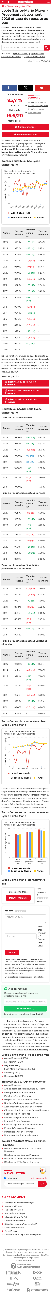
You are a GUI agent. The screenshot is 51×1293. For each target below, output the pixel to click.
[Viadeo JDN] (38, 1284)
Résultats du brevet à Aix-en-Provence (23, 1158)
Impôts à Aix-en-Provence (17, 1121)
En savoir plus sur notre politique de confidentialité (23, 1014)
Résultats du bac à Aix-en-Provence (21, 1155)
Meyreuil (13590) (12, 1065)
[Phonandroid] (38, 1290)
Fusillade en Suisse (14, 1210)
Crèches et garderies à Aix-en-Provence (23, 1124)
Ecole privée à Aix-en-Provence (19, 1128)
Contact (10, 1252)
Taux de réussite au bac (37, 102)
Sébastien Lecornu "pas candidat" (21, 1224)
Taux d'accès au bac (36, 109)
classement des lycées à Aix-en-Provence (22, 30)
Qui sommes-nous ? (11, 1250)
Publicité (45, 1250)
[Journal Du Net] (13, 1278)
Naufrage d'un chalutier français (20, 1202)
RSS (30, 1252)
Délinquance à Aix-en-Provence (19, 1092)
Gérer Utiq (45, 1255)
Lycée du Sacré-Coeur (34, 56)
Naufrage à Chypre (13, 1206)
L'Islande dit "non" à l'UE (16, 1217)
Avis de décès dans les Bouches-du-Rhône (24, 1089)
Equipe (23, 1250)
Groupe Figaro (33, 1258)
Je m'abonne (24, 1008)
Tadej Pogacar (11, 1231)
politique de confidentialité (33, 977)
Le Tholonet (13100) (13, 1062)
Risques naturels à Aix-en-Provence (21, 1099)
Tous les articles (21, 1252)
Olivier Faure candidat (15, 1220)
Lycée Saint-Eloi (20, 53)
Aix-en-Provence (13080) (16, 1058)
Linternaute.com (14, 1178)
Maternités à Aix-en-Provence (18, 1132)
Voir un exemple (39, 1178)
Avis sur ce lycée (34, 113)
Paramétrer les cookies (30, 1255)
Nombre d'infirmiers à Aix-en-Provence (23, 1103)
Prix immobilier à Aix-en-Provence (21, 1135)
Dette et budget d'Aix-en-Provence (21, 1117)
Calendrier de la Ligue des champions (23, 1234)
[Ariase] (13, 1289)
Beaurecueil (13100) (13, 1076)
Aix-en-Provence (12, 1085)
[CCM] (38, 1273)
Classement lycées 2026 (18, 6)
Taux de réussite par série (38, 106)
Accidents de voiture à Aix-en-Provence (23, 1106)
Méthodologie (14, 121)
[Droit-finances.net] (38, 1278)
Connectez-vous (41, 942)
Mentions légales (19, 1258)
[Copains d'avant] (13, 1284)
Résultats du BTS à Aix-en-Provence (21, 1162)
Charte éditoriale (33, 1250)
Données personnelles (11, 1255)
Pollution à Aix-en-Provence (17, 1096)
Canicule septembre (14, 1227)
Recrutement (38, 1252)
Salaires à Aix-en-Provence (17, 1114)
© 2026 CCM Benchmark (26, 1260)
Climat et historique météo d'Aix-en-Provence (26, 1110)
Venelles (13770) (12, 1072)
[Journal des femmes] (13, 1273)
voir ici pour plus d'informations (32, 1049)
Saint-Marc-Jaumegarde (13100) (19, 1069)
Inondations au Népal (15, 1213)
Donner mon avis (18, 898)
